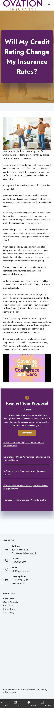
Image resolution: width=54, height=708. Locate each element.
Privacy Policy (9, 609)
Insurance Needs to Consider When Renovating (24, 499)
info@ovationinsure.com (22, 571)
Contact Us (8, 605)
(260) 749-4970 (19, 562)
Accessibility (8, 612)
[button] (27, 433)
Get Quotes (8, 598)
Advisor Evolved (10, 692)
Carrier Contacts (10, 602)
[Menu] (49, 5)
